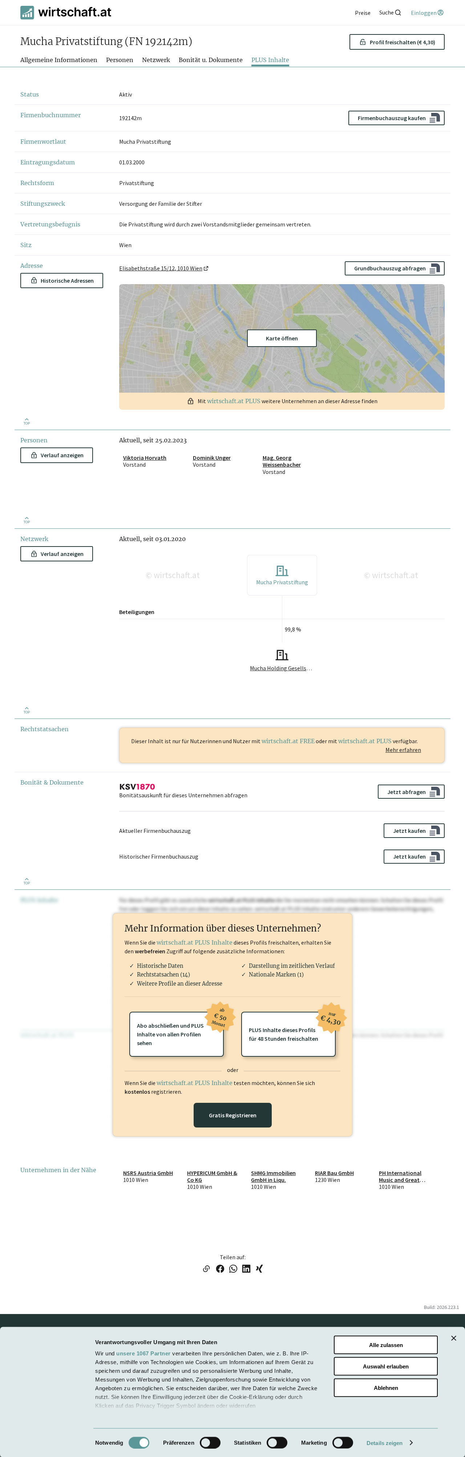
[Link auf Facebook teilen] (220, 1269)
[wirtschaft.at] (65, 12)
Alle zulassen (386, 1345)
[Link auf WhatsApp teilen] (233, 1269)
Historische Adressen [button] (67, 280)
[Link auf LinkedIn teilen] (246, 1269)
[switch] (210, 1442)
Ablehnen (386, 1387)
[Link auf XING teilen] (259, 1269)
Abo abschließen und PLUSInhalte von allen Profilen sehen (180, 1029)
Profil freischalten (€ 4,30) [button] (402, 41)
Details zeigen (385, 1443)
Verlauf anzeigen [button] (62, 455)
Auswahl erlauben (386, 1366)
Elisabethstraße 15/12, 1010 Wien (160, 268)
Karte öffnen (282, 338)
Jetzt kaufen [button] (409, 830)
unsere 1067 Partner (143, 1353)
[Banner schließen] (453, 1338)
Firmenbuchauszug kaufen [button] (392, 118)
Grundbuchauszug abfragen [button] (390, 268)
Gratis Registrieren (232, 1115)
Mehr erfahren (403, 749)
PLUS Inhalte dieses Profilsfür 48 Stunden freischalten (292, 1027)
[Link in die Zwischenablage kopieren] (206, 1269)
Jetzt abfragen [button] (406, 791)
